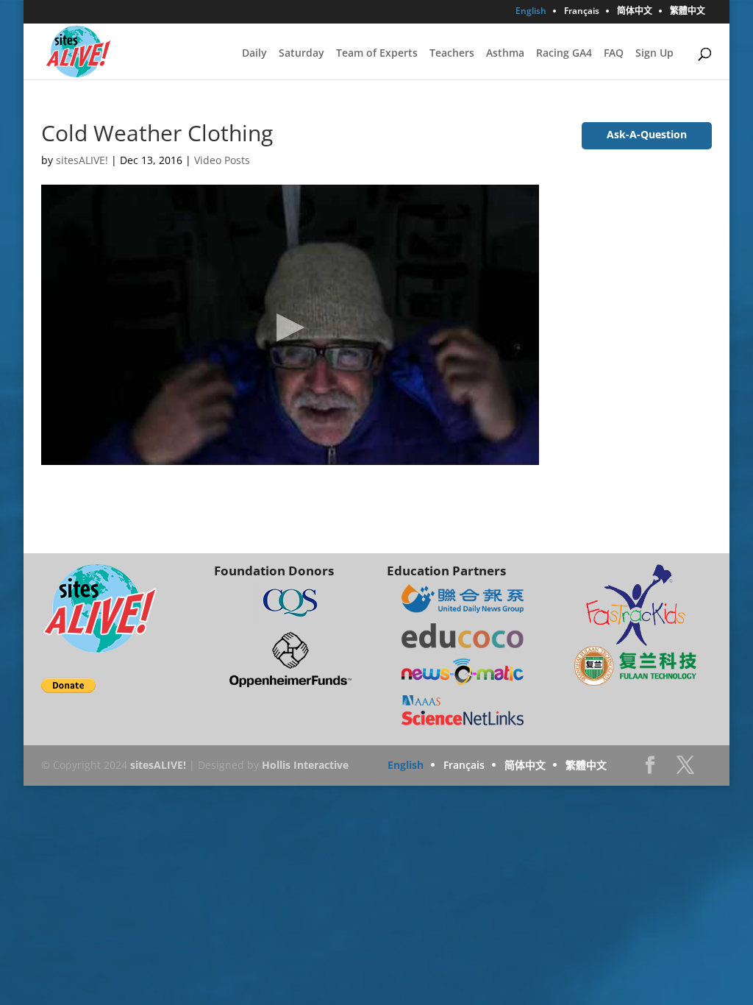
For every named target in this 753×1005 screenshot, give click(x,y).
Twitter (685, 769)
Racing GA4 (564, 54)
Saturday (301, 54)
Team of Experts (377, 54)
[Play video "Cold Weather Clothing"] (290, 325)
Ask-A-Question (647, 134)
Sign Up (654, 54)
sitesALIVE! (82, 160)
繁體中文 (687, 12)
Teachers (451, 54)
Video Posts (222, 160)
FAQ (614, 54)
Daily (254, 54)
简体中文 (634, 12)
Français (581, 12)
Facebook (650, 769)
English (530, 12)
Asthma (505, 54)
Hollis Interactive (305, 765)
